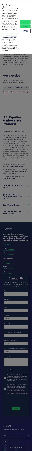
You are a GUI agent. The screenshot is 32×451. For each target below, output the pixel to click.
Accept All (25, 22)
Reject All (25, 26)
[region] (16, 27)
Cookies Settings (25, 31)
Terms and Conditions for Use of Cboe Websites (9, 37)
